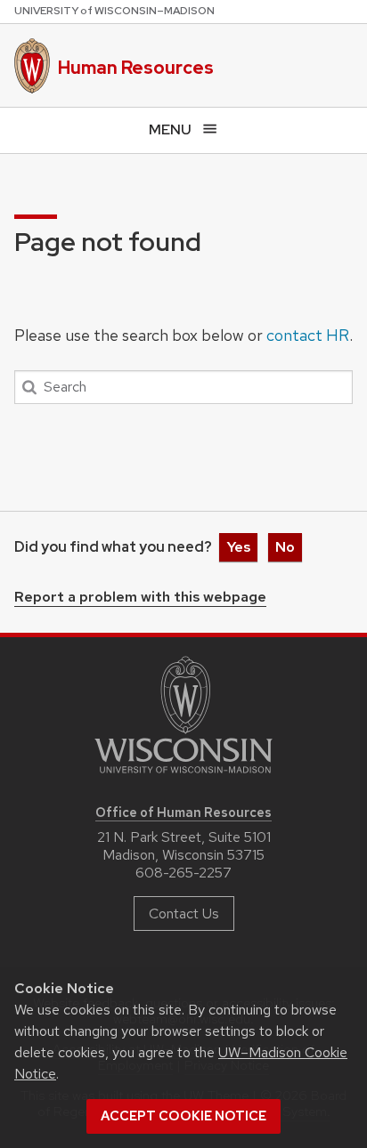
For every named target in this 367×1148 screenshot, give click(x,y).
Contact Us (184, 913)
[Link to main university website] (183, 776)
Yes (238, 547)
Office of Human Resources (183, 812)
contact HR (307, 335)
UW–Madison (114, 11)
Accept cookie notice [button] (183, 1116)
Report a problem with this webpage (140, 598)
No (285, 547)
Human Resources (136, 67)
